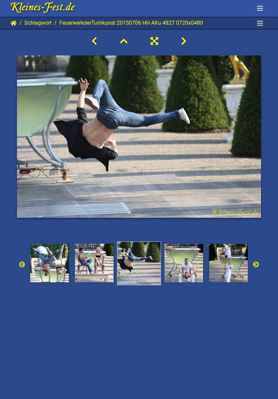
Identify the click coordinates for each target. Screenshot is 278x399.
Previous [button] (22, 264)
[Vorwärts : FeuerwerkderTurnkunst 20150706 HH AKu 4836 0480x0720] (184, 41)
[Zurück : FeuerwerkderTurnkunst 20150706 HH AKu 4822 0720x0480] (94, 41)
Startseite (14, 23)
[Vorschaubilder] (124, 41)
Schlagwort (38, 23)
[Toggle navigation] (260, 8)
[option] (49, 263)
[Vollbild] (154, 41)
